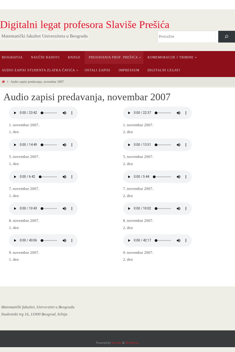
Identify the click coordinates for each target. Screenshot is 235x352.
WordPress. (132, 342)
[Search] (226, 37)
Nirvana (116, 342)
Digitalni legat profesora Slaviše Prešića (84, 24)
